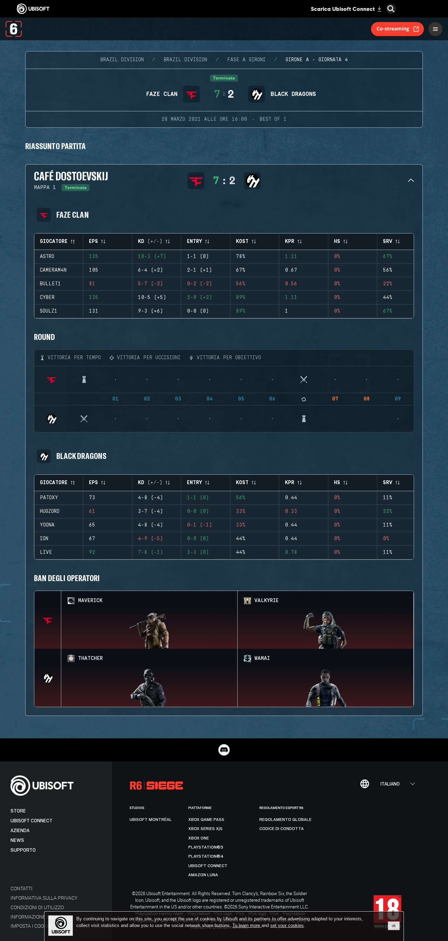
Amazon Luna (203, 874)
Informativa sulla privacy (43, 897)
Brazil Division (122, 60)
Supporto (23, 850)
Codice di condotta (281, 828)
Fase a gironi (246, 60)
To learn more (246, 925)
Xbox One (198, 838)
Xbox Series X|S (205, 828)
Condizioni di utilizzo (37, 907)
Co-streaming (393, 28)
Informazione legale (37, 916)
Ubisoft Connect (31, 820)
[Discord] (224, 750)
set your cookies (287, 925)
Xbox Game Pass (206, 819)
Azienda (19, 830)
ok (394, 925)
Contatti (21, 888)
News (17, 840)
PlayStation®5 (205, 847)
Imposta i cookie (30, 925)
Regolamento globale (285, 819)
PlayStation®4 (206, 856)
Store (18, 811)
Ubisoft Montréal (151, 819)
